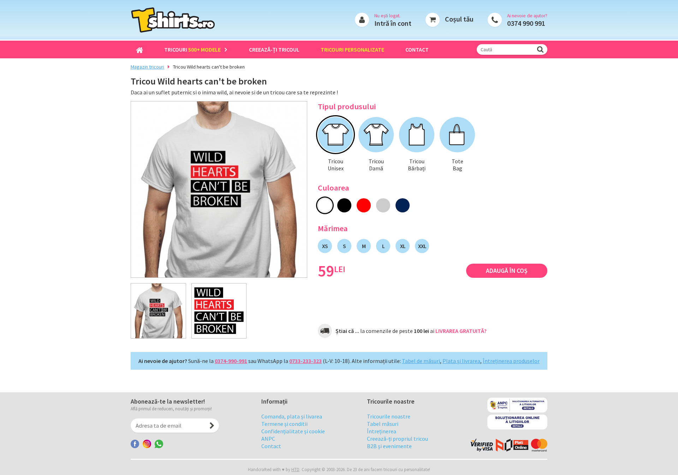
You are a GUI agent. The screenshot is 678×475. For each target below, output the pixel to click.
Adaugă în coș (507, 271)
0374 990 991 (526, 23)
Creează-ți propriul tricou (397, 438)
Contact (417, 49)
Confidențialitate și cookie (293, 431)
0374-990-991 (231, 360)
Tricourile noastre (388, 416)
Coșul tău (459, 18)
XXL (422, 246)
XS (325, 246)
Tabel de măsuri (421, 360)
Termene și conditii (284, 423)
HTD (295, 469)
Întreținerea (381, 431)
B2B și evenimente (389, 446)
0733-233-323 (305, 360)
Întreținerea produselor (511, 360)
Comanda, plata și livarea (291, 416)
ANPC (268, 438)
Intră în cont (392, 23)
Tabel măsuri (382, 423)
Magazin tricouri (147, 67)
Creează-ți (274, 49)
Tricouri (192, 49)
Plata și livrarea (461, 360)
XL (402, 246)
